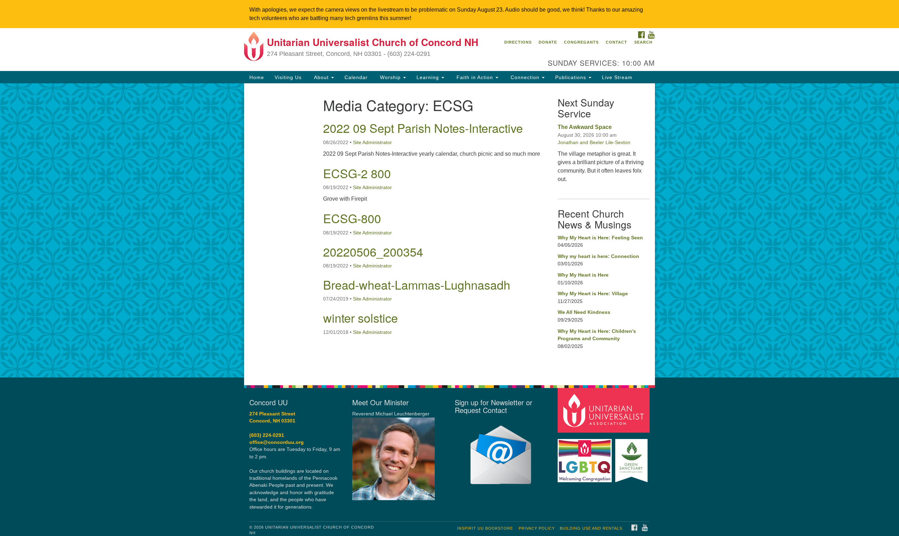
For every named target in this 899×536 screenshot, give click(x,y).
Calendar (356, 77)
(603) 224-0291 (266, 435)
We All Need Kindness (584, 312)
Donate (548, 42)
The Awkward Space (585, 127)
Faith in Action (475, 77)
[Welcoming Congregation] (586, 457)
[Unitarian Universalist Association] (605, 410)
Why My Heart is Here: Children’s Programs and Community (597, 335)
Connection (525, 77)
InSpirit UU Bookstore (485, 528)
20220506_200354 (373, 251)
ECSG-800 (352, 218)
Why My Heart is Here (583, 275)
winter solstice (360, 317)
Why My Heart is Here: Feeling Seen (600, 237)
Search (643, 42)
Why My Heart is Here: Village (593, 293)
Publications (571, 77)
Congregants (581, 42)
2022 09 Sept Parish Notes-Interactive (423, 127)
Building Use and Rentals (591, 528)
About (321, 77)
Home (256, 77)
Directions (518, 42)
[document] (449, 230)
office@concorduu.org (276, 442)
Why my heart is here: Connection (598, 256)
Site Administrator (372, 142)
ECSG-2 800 (357, 173)
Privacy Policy (537, 528)
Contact (616, 42)
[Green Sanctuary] (632, 457)
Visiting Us (288, 77)
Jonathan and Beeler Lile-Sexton (594, 142)
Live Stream (617, 77)
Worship (390, 77)
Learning (428, 77)
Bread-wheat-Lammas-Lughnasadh (416, 284)
